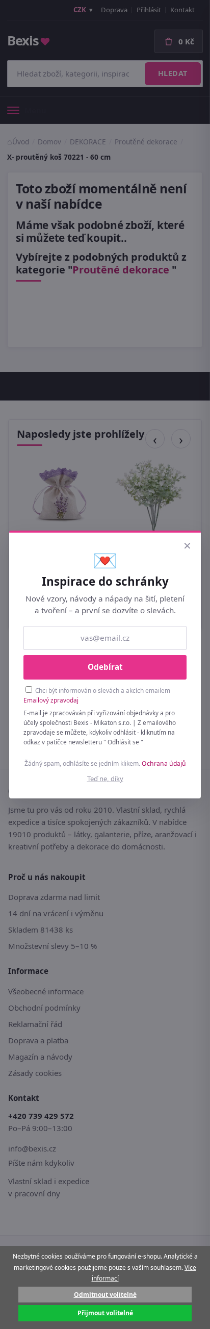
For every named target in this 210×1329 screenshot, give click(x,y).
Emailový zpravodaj (50, 700)
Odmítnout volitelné (105, 1294)
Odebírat (105, 667)
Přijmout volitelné (105, 1313)
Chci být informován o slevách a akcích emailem (96, 695)
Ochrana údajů (164, 763)
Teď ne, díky (105, 778)
